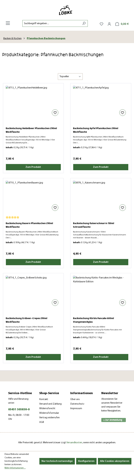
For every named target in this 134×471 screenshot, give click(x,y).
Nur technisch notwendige (57, 461)
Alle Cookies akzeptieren (114, 461)
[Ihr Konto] (109, 24)
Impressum (76, 408)
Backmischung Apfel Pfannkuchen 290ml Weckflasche (95, 130)
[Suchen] (84, 23)
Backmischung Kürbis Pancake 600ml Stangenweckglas (93, 320)
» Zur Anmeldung (112, 420)
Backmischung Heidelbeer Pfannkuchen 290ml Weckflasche (31, 130)
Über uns (75, 399)
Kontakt (43, 399)
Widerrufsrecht (47, 408)
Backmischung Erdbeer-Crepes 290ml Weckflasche (26, 320)
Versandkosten (74, 442)
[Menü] (7, 23)
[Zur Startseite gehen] (67, 10)
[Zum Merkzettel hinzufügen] (55, 112)
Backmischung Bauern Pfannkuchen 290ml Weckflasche (29, 225)
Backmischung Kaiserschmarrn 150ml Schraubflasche (93, 225)
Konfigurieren (86, 461)
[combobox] (51, 23)
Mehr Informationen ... (15, 468)
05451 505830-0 (19, 409)
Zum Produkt (33, 167)
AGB (41, 422)
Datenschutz (77, 404)
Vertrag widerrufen (49, 417)
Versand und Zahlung (50, 404)
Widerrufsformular (49, 413)
